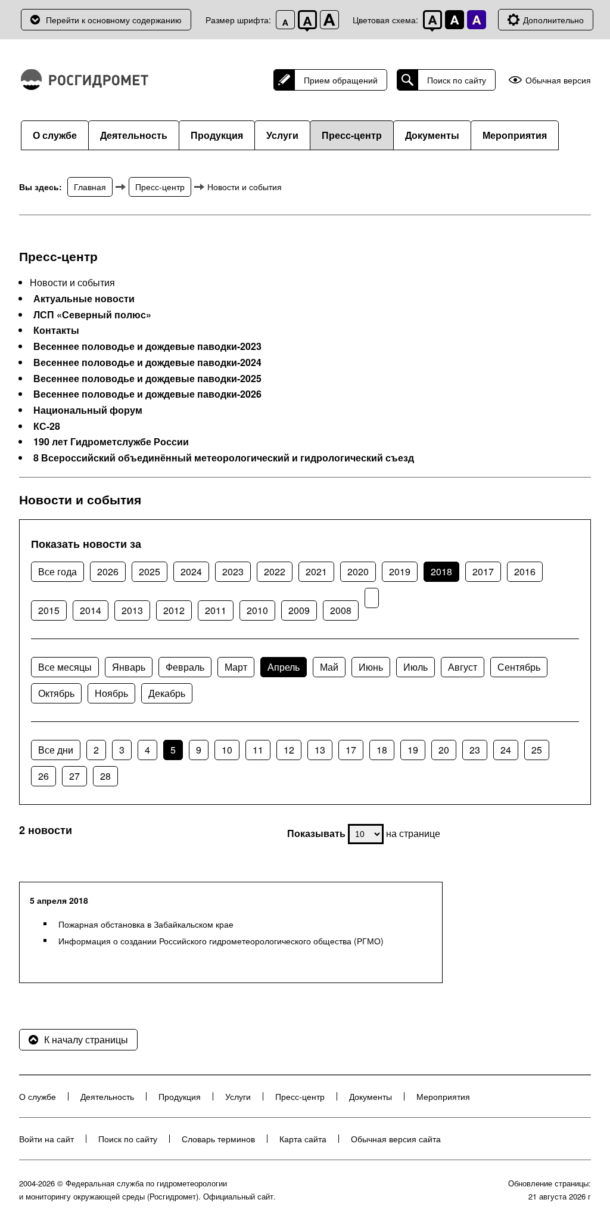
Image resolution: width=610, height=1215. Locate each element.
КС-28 (46, 426)
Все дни (55, 750)
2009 (299, 610)
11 (258, 750)
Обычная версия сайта (396, 1139)
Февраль (185, 667)
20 (443, 750)
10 (227, 750)
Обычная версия (558, 80)
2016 (525, 571)
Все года (57, 571)
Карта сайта (302, 1139)
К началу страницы (86, 1039)
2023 (233, 571)
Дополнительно (553, 20)
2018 (441, 571)
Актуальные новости (84, 298)
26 (43, 776)
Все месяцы (65, 667)
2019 (399, 571)
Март (236, 667)
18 (381, 750)
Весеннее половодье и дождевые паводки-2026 (147, 394)
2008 (340, 610)
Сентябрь (518, 667)
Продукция (217, 135)
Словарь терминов (218, 1139)
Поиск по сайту (456, 80)
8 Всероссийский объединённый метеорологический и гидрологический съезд (223, 457)
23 (474, 750)
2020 (358, 571)
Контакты (56, 330)
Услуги (282, 135)
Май (329, 667)
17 (351, 750)
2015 (49, 610)
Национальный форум (87, 410)
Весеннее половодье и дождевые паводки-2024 (147, 362)
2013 (132, 610)
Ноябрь (111, 693)
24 (505, 750)
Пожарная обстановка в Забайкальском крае (146, 924)
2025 (149, 571)
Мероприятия (515, 135)
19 (412, 750)
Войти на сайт (46, 1139)
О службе (55, 135)
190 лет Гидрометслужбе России (111, 441)
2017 (483, 571)
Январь (128, 667)
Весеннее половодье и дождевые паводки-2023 (147, 346)
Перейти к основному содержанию (114, 20)
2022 (274, 571)
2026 (108, 571)
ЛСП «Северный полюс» (92, 314)
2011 (215, 610)
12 (289, 750)
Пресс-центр (352, 135)
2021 (316, 571)
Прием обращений (341, 80)
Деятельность (133, 135)
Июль (415, 667)
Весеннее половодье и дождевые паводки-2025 (147, 378)
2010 (257, 610)
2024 (191, 571)
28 (105, 776)
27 (74, 776)
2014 (90, 610)
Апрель (283, 667)
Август (462, 667)
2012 (174, 610)
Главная (90, 187)
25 (536, 750)
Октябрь (56, 693)
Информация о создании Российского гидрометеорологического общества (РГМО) (221, 941)
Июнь (371, 667)
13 (320, 750)
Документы (432, 135)
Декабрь (166, 693)
